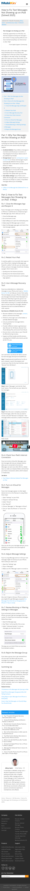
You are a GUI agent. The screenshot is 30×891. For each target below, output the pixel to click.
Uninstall (3, 830)
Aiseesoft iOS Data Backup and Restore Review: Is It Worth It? (13, 720)
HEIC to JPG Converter (7, 861)
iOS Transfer (4, 851)
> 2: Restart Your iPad (10, 110)
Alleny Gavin (9, 768)
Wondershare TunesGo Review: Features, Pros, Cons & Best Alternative (14, 724)
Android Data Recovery (7, 847)
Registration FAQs (20, 849)
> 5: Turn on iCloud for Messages (13, 120)
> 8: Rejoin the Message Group (12, 129)
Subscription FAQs (20, 847)
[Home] (9, 3)
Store (2, 826)
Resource (8, 798)
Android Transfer (6, 849)
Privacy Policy (6, 887)
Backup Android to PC (21, 840)
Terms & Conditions (17, 887)
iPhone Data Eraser (6, 858)
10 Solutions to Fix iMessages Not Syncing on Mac (15, 689)
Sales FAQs (18, 851)
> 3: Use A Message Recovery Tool (13, 113)
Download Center (20, 861)
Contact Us (4, 821)
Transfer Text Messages (21, 831)
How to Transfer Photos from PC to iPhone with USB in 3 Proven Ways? (14, 752)
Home (3, 798)
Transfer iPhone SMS (20, 834)
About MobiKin (5, 819)
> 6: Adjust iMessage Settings (12, 122)
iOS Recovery (16, 798)
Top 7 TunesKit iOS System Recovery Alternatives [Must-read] (13, 716)
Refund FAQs (18, 854)
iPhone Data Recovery (7, 856)
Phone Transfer (5, 854)
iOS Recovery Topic (12, 23)
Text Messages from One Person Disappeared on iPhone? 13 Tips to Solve (14, 601)
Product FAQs (18, 856)
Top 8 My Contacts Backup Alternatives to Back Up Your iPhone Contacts (14, 736)
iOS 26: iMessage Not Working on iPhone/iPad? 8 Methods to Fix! (12, 728)
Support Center (19, 858)
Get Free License (5, 828)
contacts (25, 313)
